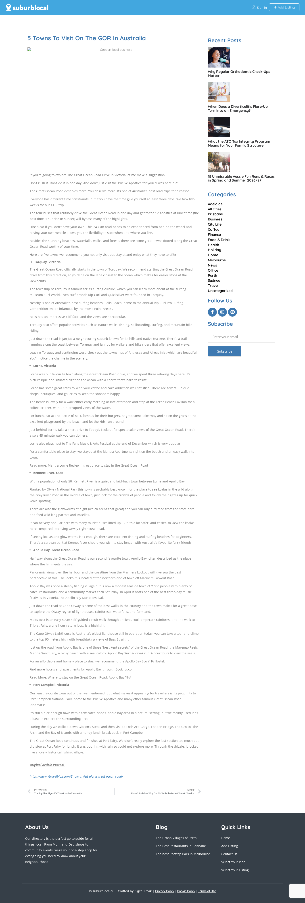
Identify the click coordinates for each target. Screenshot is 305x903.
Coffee (213, 229)
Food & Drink (219, 239)
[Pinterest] (232, 312)
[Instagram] (222, 312)
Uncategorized (220, 290)
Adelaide (215, 204)
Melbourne (217, 260)
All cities (214, 209)
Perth (212, 275)
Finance (214, 234)
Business (215, 219)
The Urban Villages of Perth (176, 838)
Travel (213, 285)
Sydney (214, 280)
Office (213, 270)
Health (213, 245)
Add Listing (286, 7)
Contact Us (229, 854)
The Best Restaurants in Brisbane (181, 846)
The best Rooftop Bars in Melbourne (183, 854)
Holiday (214, 249)
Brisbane (215, 214)
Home (213, 255)
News (212, 265)
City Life (214, 224)
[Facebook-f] (212, 312)
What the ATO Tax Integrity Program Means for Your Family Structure (239, 143)
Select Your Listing (235, 870)
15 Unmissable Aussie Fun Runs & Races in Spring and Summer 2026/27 (241, 178)
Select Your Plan (233, 862)
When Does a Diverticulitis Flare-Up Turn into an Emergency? (238, 108)
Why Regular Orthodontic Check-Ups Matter (239, 73)
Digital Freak (143, 891)
